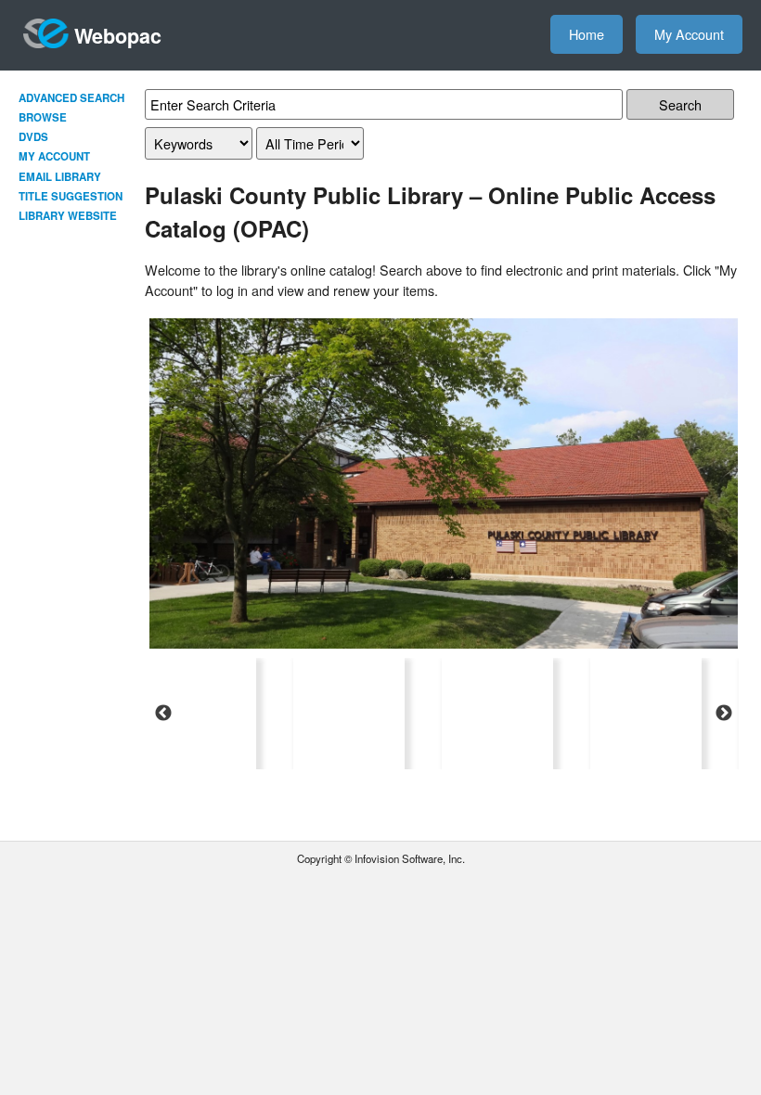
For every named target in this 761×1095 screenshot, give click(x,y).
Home (586, 34)
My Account (689, 34)
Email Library (60, 177)
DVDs (33, 137)
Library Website (68, 216)
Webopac (117, 35)
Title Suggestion (71, 196)
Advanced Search (71, 98)
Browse (43, 117)
